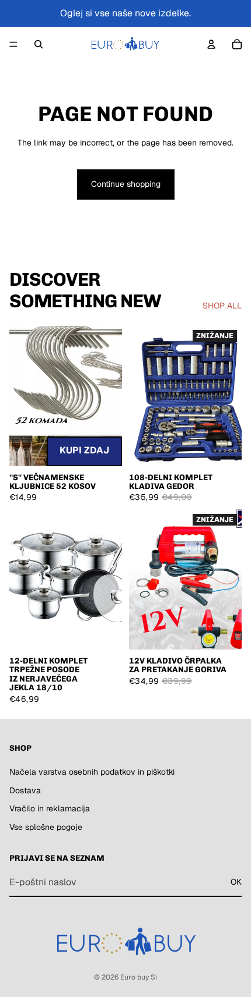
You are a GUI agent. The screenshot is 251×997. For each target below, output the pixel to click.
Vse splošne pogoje (45, 826)
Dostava (25, 790)
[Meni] (13, 44)
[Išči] (38, 44)
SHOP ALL (222, 305)
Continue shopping (126, 184)
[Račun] (211, 44)
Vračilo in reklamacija (49, 808)
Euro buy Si (138, 977)
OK (236, 882)
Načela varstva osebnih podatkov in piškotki (92, 772)
